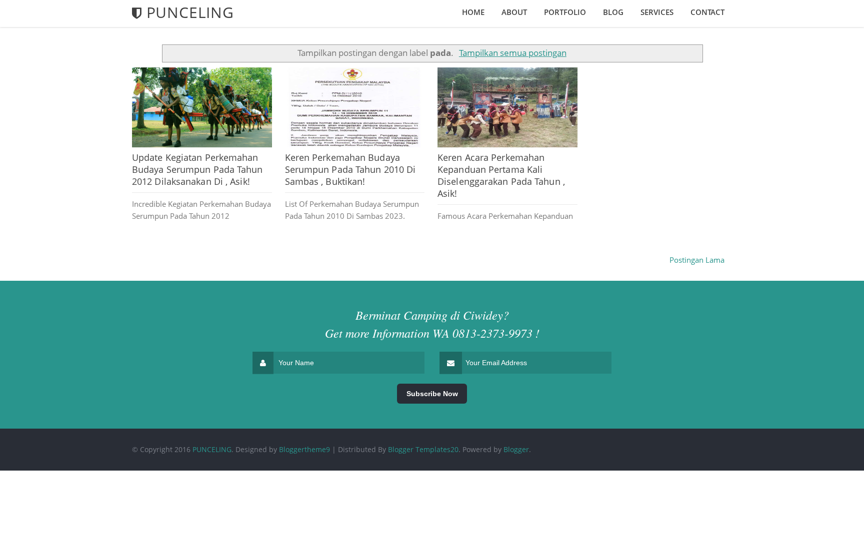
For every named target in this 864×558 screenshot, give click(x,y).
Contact (707, 12)
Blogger (516, 449)
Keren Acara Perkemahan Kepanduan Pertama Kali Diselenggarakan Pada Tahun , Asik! (501, 175)
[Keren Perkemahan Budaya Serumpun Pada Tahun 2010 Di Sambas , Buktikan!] (355, 107)
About (514, 12)
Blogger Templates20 (423, 449)
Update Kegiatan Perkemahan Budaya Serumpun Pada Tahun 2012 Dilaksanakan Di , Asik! (197, 169)
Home (473, 12)
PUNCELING (212, 449)
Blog (613, 12)
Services (657, 12)
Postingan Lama (697, 260)
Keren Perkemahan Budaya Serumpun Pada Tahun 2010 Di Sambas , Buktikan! (350, 169)
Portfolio (565, 12)
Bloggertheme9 (304, 449)
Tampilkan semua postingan (512, 52)
